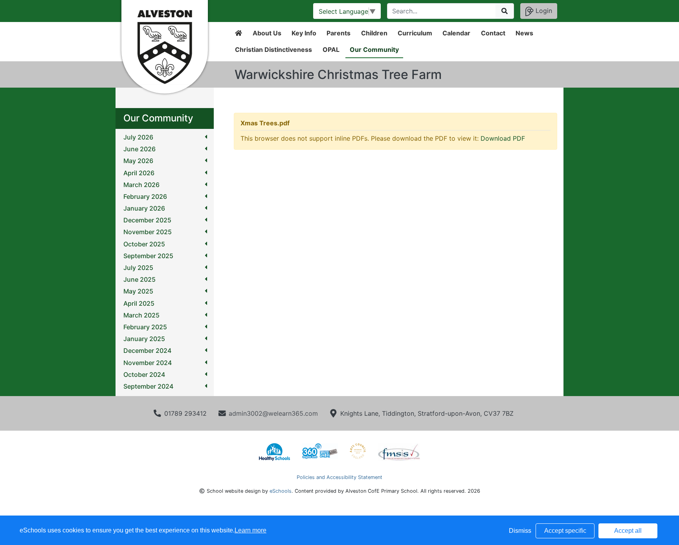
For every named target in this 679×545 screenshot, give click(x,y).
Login (543, 11)
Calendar (456, 33)
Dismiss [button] (520, 530)
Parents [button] (339, 33)
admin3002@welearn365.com (273, 413)
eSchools (281, 491)
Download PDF (503, 138)
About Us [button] (267, 33)
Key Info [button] (304, 33)
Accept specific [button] (565, 530)
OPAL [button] (331, 49)
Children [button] (374, 33)
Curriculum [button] (415, 33)
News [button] (524, 33)
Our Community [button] (374, 49)
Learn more (250, 530)
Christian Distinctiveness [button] (273, 49)
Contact (493, 33)
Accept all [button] (628, 530)
